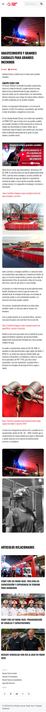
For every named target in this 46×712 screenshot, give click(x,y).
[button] (3, 4)
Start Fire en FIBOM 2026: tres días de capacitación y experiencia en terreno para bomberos (20, 584)
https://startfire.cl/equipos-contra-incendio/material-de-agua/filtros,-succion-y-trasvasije (21, 327)
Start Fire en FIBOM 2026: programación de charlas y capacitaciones (21, 621)
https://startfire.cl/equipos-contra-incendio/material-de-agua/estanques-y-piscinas (21, 194)
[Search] (41, 3)
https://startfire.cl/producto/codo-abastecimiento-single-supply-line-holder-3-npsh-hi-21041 (21, 422)
